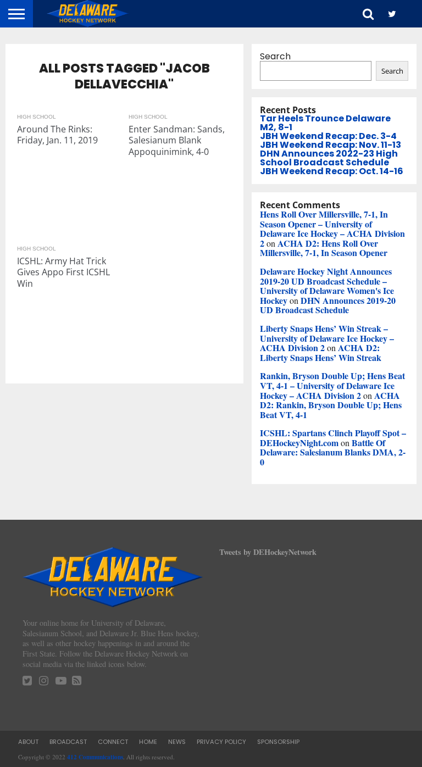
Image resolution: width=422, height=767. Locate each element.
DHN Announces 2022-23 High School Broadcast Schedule (329, 158)
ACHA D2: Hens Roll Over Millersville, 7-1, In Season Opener (323, 248)
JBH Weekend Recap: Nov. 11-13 (330, 144)
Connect (113, 741)
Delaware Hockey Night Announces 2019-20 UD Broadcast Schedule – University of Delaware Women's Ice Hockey (327, 286)
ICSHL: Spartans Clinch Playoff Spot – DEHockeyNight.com (333, 437)
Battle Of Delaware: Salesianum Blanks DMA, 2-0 (333, 452)
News (177, 741)
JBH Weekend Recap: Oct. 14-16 (331, 171)
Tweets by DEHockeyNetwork (267, 552)
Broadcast (68, 741)
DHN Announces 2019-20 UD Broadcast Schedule (328, 305)
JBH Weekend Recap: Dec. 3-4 (328, 136)
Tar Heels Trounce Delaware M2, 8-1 (325, 123)
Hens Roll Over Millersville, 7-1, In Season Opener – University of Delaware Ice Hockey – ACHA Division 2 (332, 228)
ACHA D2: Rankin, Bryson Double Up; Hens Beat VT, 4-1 (331, 405)
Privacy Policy (221, 741)
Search (275, 56)
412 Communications (95, 757)
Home (148, 741)
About (28, 741)
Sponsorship (278, 741)
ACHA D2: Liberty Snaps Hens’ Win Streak (320, 352)
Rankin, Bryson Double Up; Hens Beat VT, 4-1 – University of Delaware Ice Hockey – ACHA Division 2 (332, 385)
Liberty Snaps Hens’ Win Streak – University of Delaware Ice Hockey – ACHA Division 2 (327, 338)
